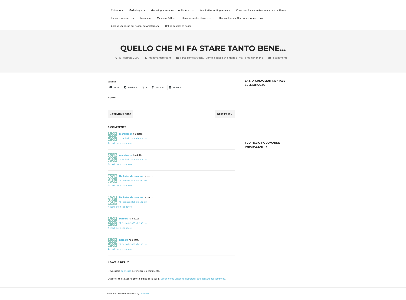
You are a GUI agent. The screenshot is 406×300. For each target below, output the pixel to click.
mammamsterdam (160, 58)
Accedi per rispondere (120, 143)
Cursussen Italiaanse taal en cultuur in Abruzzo (261, 10)
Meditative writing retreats (215, 10)
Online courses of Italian (178, 26)
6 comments (279, 58)
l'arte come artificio (191, 58)
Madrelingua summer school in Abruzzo (172, 10)
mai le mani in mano (251, 58)
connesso (126, 271)
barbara (123, 219)
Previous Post (121, 114)
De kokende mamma (131, 176)
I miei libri (145, 18)
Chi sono (116, 10)
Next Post (223, 114)
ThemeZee (144, 294)
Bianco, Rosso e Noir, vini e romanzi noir (241, 18)
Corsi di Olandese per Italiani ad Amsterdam (135, 26)
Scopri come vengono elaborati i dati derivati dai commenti (193, 279)
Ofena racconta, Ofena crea (196, 18)
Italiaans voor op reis (122, 18)
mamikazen (125, 134)
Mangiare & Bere (166, 18)
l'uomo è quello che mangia (221, 58)
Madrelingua (136, 10)
